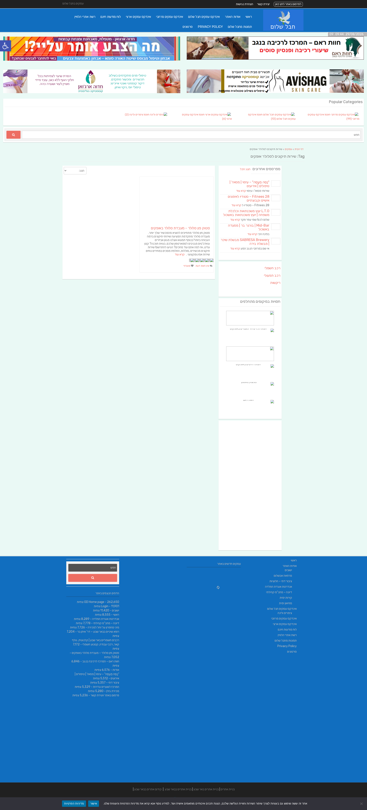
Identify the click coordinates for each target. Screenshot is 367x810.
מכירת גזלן (112, 691)
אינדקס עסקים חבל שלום (204, 17)
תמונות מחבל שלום (240, 27)
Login (104, 606)
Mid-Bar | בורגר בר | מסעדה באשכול (248, 227)
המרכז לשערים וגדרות (106, 687)
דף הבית (299, 149)
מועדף (187, 265)
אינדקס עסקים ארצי (138, 17)
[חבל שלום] (283, 30)
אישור (93, 803)
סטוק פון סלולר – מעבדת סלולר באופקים (180, 228)
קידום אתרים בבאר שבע (148, 789)
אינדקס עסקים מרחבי (169, 17)
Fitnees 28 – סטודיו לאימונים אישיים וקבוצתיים (248, 198)
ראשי (249, 17)
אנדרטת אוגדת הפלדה (105, 619)
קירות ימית (286, 598)
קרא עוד (180, 254)
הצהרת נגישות (244, 4)
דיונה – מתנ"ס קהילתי (106, 623)
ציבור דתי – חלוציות (281, 581)
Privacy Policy (210, 27)
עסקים (288, 149)
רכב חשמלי (272, 268)
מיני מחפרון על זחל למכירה (103, 627)
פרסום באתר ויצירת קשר (105, 695)
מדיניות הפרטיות (74, 803)
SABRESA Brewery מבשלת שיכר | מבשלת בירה (245, 242)
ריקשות (275, 283)
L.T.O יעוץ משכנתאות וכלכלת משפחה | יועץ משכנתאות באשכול (246, 213)
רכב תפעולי (272, 275)
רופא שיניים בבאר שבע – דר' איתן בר (98, 631)
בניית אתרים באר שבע (206, 789)
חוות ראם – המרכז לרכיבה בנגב (100, 661)
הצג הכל (245, 169)
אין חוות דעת (203, 265)
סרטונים (188, 27)
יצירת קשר (263, 4)
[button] (5, 45)
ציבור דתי (113, 682)
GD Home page (94, 602)
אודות (116, 670)
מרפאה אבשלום (283, 575)
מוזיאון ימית (285, 603)
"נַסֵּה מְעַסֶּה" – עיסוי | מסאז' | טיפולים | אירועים (249, 184)
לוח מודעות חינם (110, 17)
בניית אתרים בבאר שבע (178, 789)
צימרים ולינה (285, 613)
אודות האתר (232, 17)
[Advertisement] (250, 485)
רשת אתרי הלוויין (85, 17)
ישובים (115, 610)
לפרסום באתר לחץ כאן (288, 4)
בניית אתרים (228, 789)
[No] (362, 804)
